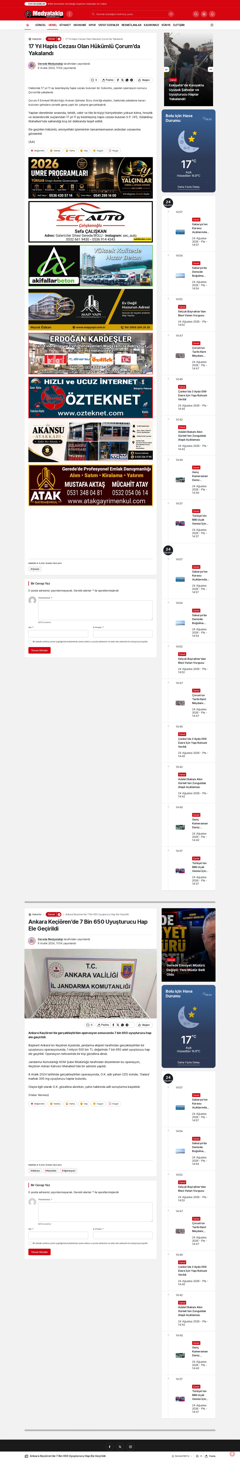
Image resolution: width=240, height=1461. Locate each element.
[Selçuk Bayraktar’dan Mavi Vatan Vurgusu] (189, 313)
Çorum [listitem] (35, 569)
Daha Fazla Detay (189, 186)
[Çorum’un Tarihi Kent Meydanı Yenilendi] (189, 353)
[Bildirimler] (212, 14)
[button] (204, 14)
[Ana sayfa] (27, 25)
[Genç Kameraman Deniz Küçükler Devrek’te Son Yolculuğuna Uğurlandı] (189, 477)
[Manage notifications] (232, 1453)
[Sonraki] (210, 69)
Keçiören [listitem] (50, 1170)
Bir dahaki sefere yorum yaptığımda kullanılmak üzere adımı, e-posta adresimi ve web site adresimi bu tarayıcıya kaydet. (90, 641)
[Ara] (171, 14)
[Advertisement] (90, 531)
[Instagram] (130, 1447)
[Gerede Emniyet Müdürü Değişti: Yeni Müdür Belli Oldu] (189, 945)
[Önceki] (166, 69)
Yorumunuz (45, 597)
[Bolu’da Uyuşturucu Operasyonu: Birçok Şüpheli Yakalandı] (188, 69)
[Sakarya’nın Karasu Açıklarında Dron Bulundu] (189, 223)
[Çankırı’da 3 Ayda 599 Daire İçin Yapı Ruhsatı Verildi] (189, 395)
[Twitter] (120, 1447)
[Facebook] (109, 1447)
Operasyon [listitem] (68, 1170)
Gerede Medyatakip (50, 63)
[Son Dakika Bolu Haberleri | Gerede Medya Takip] (44, 13)
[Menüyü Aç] (69, 14)
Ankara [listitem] (35, 1170)
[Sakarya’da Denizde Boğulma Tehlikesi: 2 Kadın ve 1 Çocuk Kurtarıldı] (189, 273)
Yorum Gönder (39, 650)
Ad (30, 627)
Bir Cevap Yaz (40, 583)
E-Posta (98, 627)
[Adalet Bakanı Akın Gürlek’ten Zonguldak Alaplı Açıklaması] (189, 435)
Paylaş (212, 1456)
